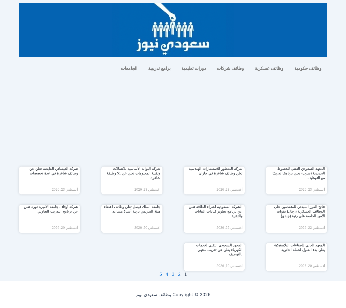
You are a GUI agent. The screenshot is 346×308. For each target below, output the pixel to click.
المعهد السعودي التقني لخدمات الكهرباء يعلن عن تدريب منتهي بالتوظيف (219, 249)
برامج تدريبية (159, 68)
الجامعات (129, 68)
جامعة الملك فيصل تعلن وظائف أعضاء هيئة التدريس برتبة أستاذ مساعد (132, 209)
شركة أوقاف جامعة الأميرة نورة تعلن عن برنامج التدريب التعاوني (51, 209)
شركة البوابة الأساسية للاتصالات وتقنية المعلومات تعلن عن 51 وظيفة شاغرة (133, 173)
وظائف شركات (230, 68)
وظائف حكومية (308, 68)
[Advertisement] (173, 115)
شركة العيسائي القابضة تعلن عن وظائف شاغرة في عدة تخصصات (53, 171)
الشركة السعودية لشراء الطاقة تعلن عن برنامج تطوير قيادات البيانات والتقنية (215, 211)
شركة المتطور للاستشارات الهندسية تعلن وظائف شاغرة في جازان (215, 171)
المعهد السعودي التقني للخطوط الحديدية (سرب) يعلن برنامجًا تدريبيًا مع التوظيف (298, 173)
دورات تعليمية (193, 68)
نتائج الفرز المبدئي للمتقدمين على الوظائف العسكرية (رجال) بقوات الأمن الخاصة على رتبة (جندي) (299, 211)
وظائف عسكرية (269, 68)
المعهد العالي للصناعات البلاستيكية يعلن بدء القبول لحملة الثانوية (299, 247)
